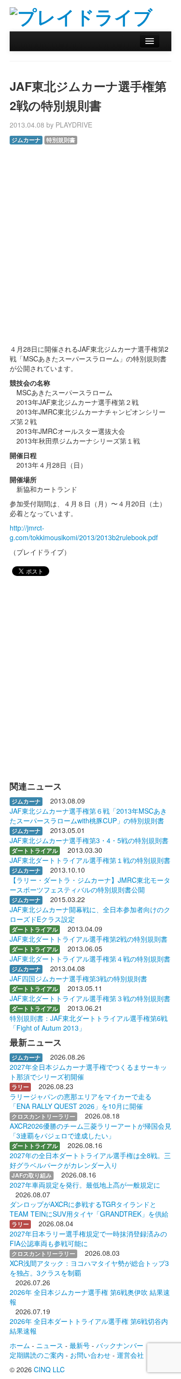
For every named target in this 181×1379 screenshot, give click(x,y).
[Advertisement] (90, 239)
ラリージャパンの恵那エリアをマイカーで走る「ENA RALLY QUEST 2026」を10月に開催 (81, 1101)
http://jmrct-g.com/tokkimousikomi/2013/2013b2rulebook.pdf (84, 532)
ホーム (20, 1345)
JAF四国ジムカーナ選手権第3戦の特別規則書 (78, 978)
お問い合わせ (90, 1355)
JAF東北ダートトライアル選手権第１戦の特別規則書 (90, 860)
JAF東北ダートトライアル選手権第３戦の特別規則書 (90, 998)
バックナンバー (119, 1345)
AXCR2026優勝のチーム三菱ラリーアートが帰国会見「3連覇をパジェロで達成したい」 (90, 1130)
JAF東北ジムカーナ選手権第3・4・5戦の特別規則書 (89, 840)
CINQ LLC (49, 1369)
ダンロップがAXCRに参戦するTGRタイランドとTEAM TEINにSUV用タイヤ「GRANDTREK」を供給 (89, 1209)
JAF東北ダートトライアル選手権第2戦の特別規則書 (88, 939)
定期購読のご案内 (37, 1355)
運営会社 (130, 1355)
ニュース (49, 1345)
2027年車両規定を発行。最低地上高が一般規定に (85, 1185)
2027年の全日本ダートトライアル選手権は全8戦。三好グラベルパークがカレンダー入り (90, 1160)
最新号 (80, 1345)
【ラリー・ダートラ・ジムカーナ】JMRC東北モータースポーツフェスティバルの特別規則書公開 (90, 884)
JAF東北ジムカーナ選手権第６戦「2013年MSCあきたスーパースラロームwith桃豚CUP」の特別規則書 (88, 815)
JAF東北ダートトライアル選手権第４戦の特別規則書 (90, 958)
